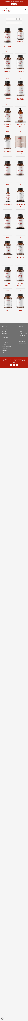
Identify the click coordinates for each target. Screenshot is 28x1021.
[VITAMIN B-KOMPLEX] (7, 274)
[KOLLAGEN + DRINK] (20, 142)
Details (8, 51)
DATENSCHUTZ (22, 343)
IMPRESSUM (22, 341)
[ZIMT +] (7, 301)
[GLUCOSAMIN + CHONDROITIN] (20, 88)
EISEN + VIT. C (20, 71)
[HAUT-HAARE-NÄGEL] (7, 115)
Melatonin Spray (8, 204)
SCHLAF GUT (20, 231)
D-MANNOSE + (7, 71)
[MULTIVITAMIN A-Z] (20, 195)
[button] (2, 1018)
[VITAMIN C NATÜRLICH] (20, 274)
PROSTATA (7, 231)
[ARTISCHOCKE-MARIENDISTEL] (7, 35)
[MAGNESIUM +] (20, 168)
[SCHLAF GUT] (20, 221)
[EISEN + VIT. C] (20, 62)
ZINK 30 (20, 310)
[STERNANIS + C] (20, 248)
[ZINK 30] (20, 301)
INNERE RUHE (7, 151)
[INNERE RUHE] (7, 142)
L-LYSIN (8, 178)
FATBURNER (8, 98)
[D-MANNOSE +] (7, 62)
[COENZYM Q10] (20, 34)
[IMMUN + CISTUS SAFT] (20, 115)
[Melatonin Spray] (7, 195)
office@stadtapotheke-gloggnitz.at (17, 1)
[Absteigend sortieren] (20, 19)
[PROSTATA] (7, 221)
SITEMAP (21, 345)
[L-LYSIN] (7, 168)
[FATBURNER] (7, 88)
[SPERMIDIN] (7, 248)
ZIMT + (7, 310)
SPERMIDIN (8, 257)
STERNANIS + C (20, 257)
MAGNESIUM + (20, 178)
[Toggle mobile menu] (25, 10)
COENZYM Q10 (20, 41)
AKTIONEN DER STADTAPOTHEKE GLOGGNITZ (22, 332)
